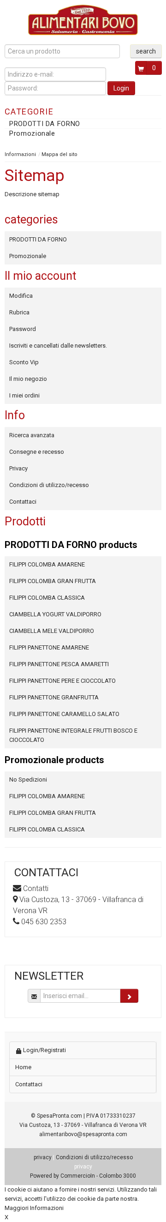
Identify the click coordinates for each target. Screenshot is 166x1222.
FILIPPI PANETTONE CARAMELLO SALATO (64, 713)
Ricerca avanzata (31, 435)
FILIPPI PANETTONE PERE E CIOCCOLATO (62, 680)
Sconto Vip (24, 362)
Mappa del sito (59, 154)
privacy (43, 1157)
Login (121, 88)
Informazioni (20, 154)
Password (22, 328)
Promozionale (32, 133)
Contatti (35, 888)
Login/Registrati (44, 1050)
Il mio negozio (28, 378)
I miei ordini (24, 395)
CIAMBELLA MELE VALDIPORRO (51, 630)
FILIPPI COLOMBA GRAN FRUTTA (52, 581)
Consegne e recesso (36, 451)
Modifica (21, 295)
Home (23, 1067)
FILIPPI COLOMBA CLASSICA (47, 597)
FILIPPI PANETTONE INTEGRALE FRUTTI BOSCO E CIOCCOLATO (73, 735)
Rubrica (19, 312)
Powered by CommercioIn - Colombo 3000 (83, 1176)
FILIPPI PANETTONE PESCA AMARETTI (59, 664)
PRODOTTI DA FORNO (44, 124)
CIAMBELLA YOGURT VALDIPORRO (55, 614)
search (146, 51)
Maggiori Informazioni (34, 1207)
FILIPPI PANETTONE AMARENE (49, 647)
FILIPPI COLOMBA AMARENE (47, 564)
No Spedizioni (28, 779)
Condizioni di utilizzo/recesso (49, 485)
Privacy (18, 468)
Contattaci (22, 501)
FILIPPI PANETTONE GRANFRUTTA (54, 697)
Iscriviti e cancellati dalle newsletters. (58, 345)
